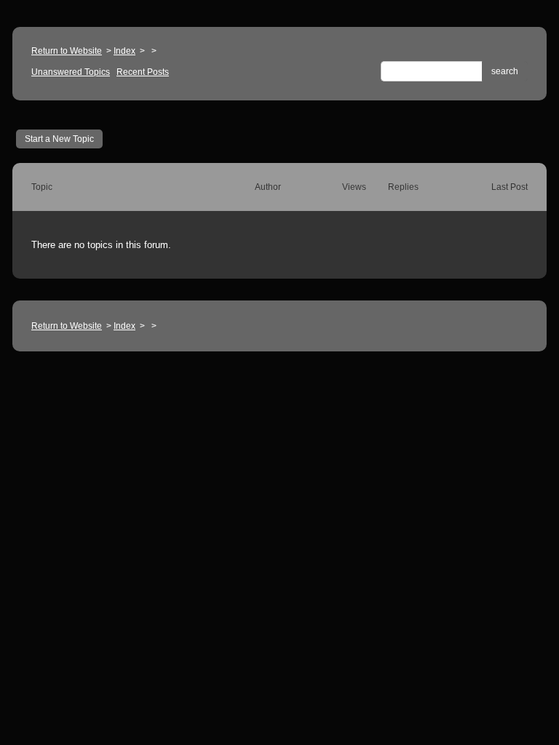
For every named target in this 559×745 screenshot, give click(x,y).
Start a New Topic (59, 139)
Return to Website (66, 51)
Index (124, 51)
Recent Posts (142, 72)
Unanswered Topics (70, 72)
